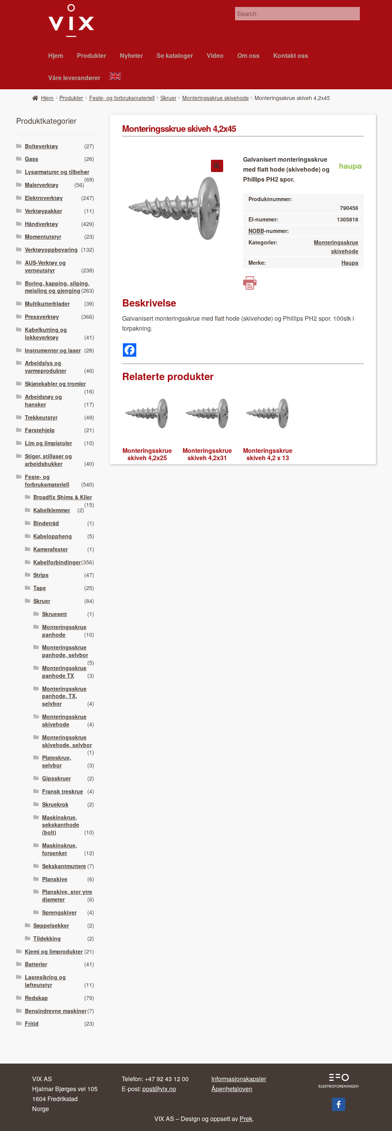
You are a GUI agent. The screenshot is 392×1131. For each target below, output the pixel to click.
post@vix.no (159, 1088)
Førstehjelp (40, 430)
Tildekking (47, 938)
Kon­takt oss (290, 55)
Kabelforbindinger (57, 562)
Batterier (36, 964)
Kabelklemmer (51, 510)
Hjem (55, 55)
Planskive (54, 879)
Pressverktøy (42, 316)
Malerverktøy (42, 184)
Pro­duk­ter (91, 55)
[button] (217, 166)
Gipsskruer (56, 778)
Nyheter (131, 55)
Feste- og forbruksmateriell (122, 98)
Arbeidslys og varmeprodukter (45, 366)
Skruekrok (55, 804)
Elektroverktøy (44, 198)
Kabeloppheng (52, 536)
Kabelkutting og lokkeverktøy (46, 333)
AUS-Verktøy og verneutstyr (45, 266)
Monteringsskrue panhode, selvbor (65, 651)
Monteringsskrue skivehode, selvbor (67, 741)
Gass (31, 158)
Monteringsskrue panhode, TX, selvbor (64, 696)
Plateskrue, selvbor (56, 761)
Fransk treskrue (62, 791)
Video (215, 55)
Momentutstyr (43, 236)
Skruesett (54, 614)
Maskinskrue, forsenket (59, 849)
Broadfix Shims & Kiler (62, 497)
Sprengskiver (59, 912)
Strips (41, 575)
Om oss (248, 55)
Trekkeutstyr (41, 417)
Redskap (36, 998)
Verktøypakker (43, 211)
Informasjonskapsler (238, 1078)
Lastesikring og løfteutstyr (45, 980)
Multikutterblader (47, 303)
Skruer (168, 98)
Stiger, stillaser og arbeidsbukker (48, 459)
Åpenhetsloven (231, 1088)
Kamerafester (50, 549)
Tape (39, 588)
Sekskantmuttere (64, 866)
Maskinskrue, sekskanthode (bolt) (60, 824)
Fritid (32, 1023)
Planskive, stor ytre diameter (67, 895)
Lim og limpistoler (48, 443)
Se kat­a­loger (175, 55)
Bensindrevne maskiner (56, 1011)
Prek (246, 1118)
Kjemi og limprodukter (54, 951)
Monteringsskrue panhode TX (64, 671)
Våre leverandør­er (74, 77)
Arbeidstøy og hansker (43, 400)
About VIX (119, 77)
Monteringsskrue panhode (64, 630)
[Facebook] (129, 350)
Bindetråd (46, 523)
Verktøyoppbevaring (51, 249)
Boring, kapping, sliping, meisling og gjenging (57, 287)
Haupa (349, 262)
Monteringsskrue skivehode (215, 98)
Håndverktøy (41, 224)
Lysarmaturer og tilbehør (57, 171)
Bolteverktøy (41, 146)
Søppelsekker (51, 925)
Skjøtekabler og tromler (55, 383)
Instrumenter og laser (53, 350)
